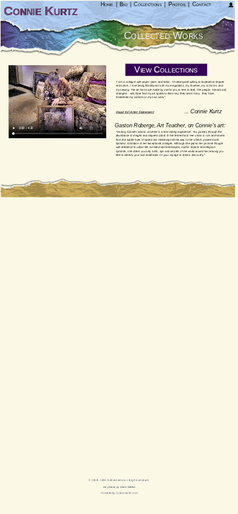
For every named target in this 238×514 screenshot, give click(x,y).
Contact (202, 4)
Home (107, 4)
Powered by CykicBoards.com (119, 493)
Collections (148, 4)
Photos (177, 4)
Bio (123, 4)
